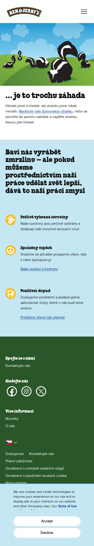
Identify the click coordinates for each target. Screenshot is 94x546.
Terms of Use (67, 506)
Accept (47, 521)
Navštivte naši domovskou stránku (46, 111)
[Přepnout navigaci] (84, 11)
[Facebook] (11, 391)
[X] (41, 391)
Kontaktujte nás (17, 365)
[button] (11, 443)
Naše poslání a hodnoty (39, 269)
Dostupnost (14, 454)
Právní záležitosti (18, 461)
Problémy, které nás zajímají (43, 317)
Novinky (11, 418)
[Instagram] (26, 391)
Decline (47, 532)
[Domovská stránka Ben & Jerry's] (24, 11)
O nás (10, 426)
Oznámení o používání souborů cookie (36, 475)
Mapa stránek (16, 483)
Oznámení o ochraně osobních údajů (34, 468)
